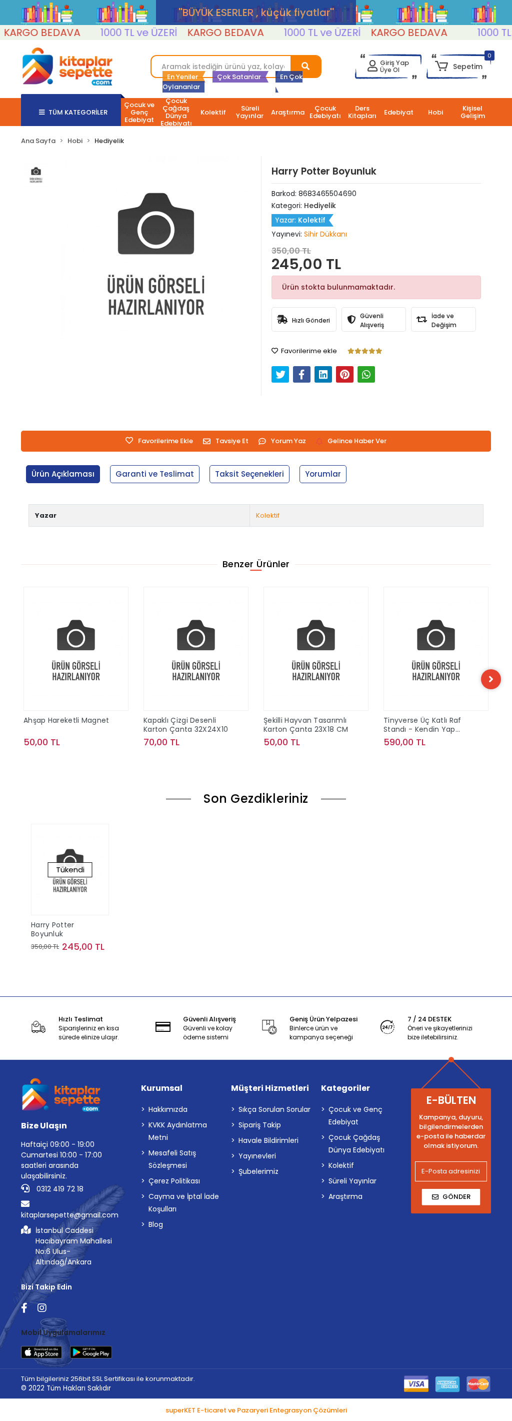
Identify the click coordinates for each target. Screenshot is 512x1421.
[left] (21, 679)
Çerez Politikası (174, 1181)
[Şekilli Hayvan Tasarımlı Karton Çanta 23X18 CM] (196, 648)
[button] (458, 66)
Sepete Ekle (81, 762)
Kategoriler (345, 1088)
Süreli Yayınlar (352, 1181)
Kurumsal (161, 1088)
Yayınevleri (257, 1156)
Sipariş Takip (259, 1125)
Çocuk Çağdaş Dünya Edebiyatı (356, 1143)
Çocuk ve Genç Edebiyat (355, 1115)
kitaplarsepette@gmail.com (69, 1215)
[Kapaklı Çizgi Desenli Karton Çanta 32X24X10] (76, 648)
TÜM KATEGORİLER (78, 112)
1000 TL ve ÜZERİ (123, 33)
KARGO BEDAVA (210, 33)
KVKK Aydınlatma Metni (177, 1131)
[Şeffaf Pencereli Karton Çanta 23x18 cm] (436, 648)
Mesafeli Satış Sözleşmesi (172, 1159)
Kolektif (268, 515)
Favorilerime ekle (308, 351)
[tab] (63, 474)
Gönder (456, 1196)
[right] (491, 679)
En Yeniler (182, 77)
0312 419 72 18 (59, 1189)
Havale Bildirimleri (268, 1140)
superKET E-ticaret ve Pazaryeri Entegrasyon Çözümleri (256, 1410)
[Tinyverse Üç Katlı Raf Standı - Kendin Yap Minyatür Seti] (316, 648)
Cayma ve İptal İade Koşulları (183, 1202)
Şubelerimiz (258, 1171)
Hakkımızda (168, 1109)
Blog (155, 1224)
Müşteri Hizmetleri (270, 1088)
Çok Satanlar (239, 77)
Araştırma (345, 1196)
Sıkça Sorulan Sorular (274, 1109)
